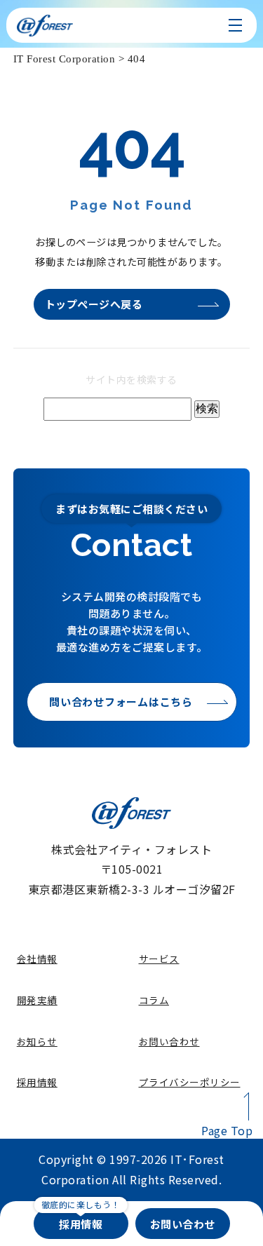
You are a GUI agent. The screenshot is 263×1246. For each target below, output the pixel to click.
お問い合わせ (169, 1041)
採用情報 (37, 1082)
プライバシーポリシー (190, 1082)
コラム (154, 1000)
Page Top (226, 1130)
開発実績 (37, 1000)
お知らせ (37, 1041)
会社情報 (37, 959)
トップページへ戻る (94, 304)
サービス (159, 959)
